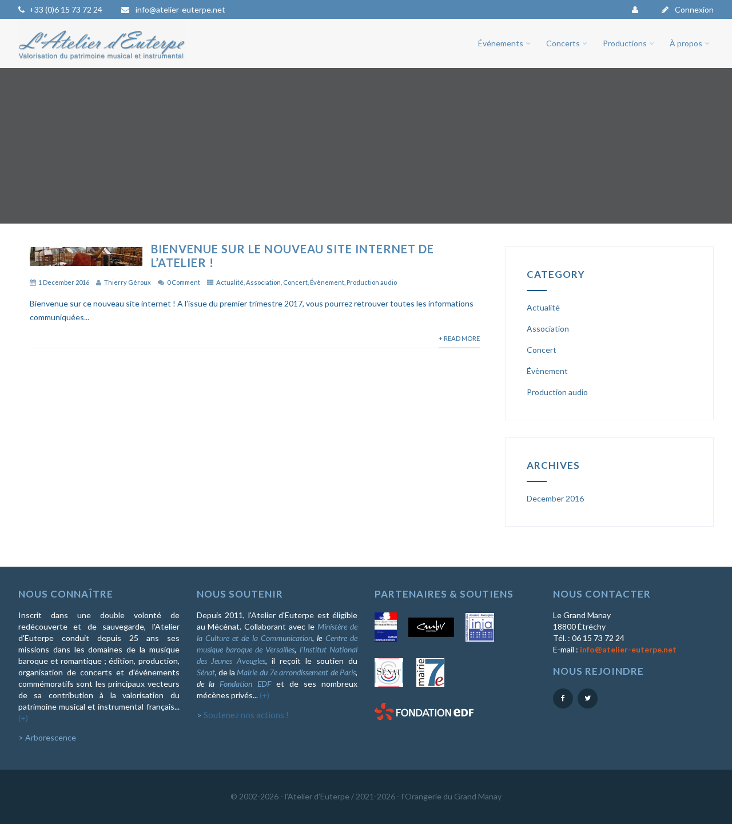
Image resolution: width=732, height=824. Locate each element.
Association (263, 282)
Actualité (230, 282)
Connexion (693, 9)
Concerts (563, 43)
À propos (686, 43)
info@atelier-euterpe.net (179, 9)
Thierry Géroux (127, 282)
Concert (295, 282)
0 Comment (183, 282)
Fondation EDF (245, 683)
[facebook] (563, 698)
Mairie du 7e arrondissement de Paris (296, 672)
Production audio (372, 282)
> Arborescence (47, 737)
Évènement (327, 282)
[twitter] (588, 698)
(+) (23, 718)
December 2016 (555, 498)
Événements (500, 43)
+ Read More (459, 338)
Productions (625, 43)
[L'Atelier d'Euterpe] (102, 62)
